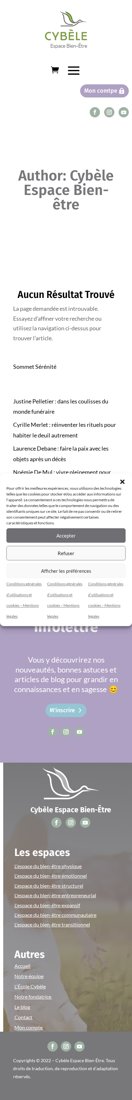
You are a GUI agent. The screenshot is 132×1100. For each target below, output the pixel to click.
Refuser (66, 553)
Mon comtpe (100, 90)
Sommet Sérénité (34, 366)
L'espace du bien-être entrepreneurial (55, 895)
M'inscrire (62, 710)
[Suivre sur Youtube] (124, 112)
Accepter (66, 535)
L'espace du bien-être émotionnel (50, 876)
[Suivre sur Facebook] (95, 112)
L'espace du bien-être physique (48, 866)
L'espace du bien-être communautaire (55, 915)
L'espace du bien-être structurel (48, 886)
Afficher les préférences (66, 571)
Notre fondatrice (33, 997)
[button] (122, 481)
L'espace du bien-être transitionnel (52, 924)
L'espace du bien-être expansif (47, 905)
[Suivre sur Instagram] (109, 112)
